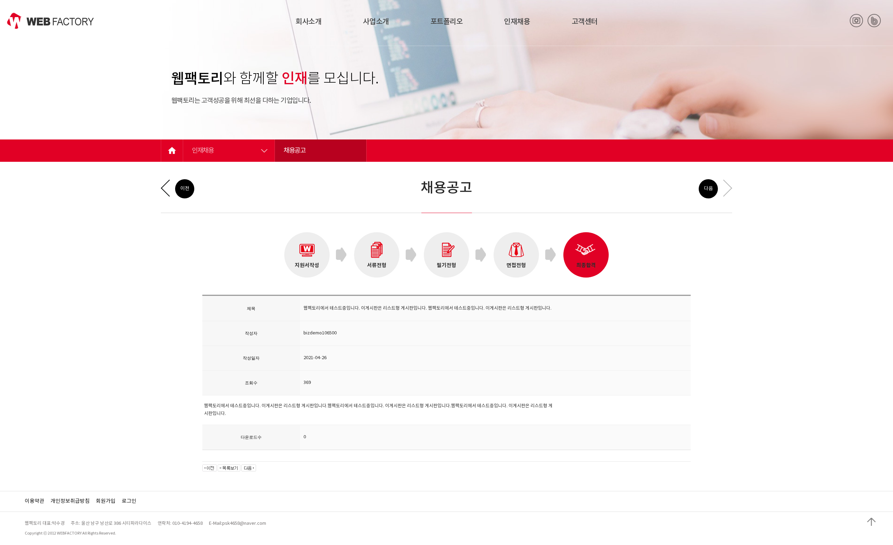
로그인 (129, 501)
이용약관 (34, 501)
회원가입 (105, 501)
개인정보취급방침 (70, 501)
